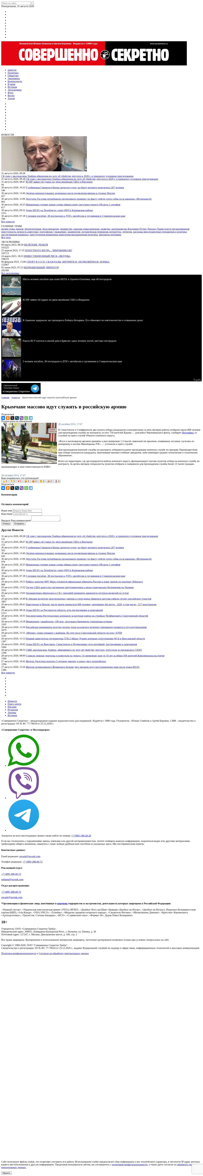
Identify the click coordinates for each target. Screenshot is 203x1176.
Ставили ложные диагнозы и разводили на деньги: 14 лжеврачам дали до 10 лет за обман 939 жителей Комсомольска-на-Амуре (95, 655)
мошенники (52, 234)
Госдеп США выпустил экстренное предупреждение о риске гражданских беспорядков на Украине (80, 587)
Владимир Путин (137, 229)
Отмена (6, 523)
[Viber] (21, 418)
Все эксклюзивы (10, 273)
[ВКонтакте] (3, 418)
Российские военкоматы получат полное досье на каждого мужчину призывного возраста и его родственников (86, 627)
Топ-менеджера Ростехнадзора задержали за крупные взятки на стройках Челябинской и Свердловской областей (87, 615)
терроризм (103, 231)
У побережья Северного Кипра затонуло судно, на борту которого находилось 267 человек (75, 187)
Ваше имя (6, 510)
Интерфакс (188, 432)
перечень (62, 903)
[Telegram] (31, 418)
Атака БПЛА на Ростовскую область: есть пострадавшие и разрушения (64, 610)
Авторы (12, 712)
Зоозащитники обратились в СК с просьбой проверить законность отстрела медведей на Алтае (77, 593)
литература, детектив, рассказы (126, 231)
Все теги (6, 237)
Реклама (12, 707)
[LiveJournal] (17, 418)
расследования (9, 234)
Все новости (8, 221)
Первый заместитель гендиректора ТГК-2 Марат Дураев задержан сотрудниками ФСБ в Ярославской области (85, 638)
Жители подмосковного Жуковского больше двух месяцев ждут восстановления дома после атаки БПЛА (83, 667)
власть (168, 229)
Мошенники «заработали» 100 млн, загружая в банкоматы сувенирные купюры (69, 621)
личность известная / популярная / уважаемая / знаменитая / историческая (57, 231)
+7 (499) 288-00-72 (33, 861)
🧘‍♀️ (57, 481)
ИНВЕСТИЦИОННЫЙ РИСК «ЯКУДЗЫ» (47, 256)
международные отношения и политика (165, 231)
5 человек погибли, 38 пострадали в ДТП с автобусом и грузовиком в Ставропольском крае (75, 216)
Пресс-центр (14, 704)
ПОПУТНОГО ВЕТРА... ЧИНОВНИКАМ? (48, 250)
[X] (12, 418)
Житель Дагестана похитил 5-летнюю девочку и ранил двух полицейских (66, 661)
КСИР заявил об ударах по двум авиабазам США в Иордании (59, 181)
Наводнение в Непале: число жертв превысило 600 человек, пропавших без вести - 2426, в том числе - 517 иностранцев (91, 604)
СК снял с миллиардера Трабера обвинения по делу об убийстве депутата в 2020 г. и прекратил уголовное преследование (67, 176)
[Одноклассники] (8, 418)
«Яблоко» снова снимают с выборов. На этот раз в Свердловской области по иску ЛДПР (74, 633)
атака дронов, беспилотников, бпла (28, 229)
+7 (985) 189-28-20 (81, 835)
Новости (12, 701)
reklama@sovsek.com (12, 879)
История (12, 715)
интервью (116, 234)
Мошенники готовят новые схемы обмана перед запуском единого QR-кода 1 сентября (73, 204)
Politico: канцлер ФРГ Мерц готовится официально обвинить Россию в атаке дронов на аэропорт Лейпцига (84, 581)
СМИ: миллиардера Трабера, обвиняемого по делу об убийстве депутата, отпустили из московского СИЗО (84, 650)
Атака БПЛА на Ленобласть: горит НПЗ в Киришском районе (59, 210)
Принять (6, 1173)
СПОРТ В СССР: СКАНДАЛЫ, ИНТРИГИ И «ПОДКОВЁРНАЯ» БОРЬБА (68, 261)
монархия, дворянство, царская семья (68, 229)
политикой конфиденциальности (129, 1164)
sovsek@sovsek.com (29, 856)
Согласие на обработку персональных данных (64, 953)
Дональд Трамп (155, 229)
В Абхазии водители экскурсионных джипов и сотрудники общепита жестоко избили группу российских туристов (88, 598)
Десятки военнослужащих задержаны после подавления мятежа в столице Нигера (70, 193)
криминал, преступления (32, 234)
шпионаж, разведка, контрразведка (108, 229)
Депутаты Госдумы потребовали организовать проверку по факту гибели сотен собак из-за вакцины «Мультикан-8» (89, 199)
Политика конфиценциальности (18, 953)
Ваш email (6, 514)
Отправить (19, 523)
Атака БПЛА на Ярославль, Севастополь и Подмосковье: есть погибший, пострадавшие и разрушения (81, 644)
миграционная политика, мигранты (91, 234)
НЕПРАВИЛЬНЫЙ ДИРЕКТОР (41, 267)
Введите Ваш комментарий (16, 520)
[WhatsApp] (26, 418)
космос (5, 229)
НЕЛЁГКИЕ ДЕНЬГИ (36, 244)
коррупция (65, 234)
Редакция (13, 709)
